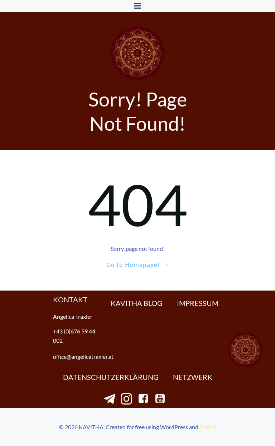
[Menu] (137, 6)
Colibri (207, 426)
